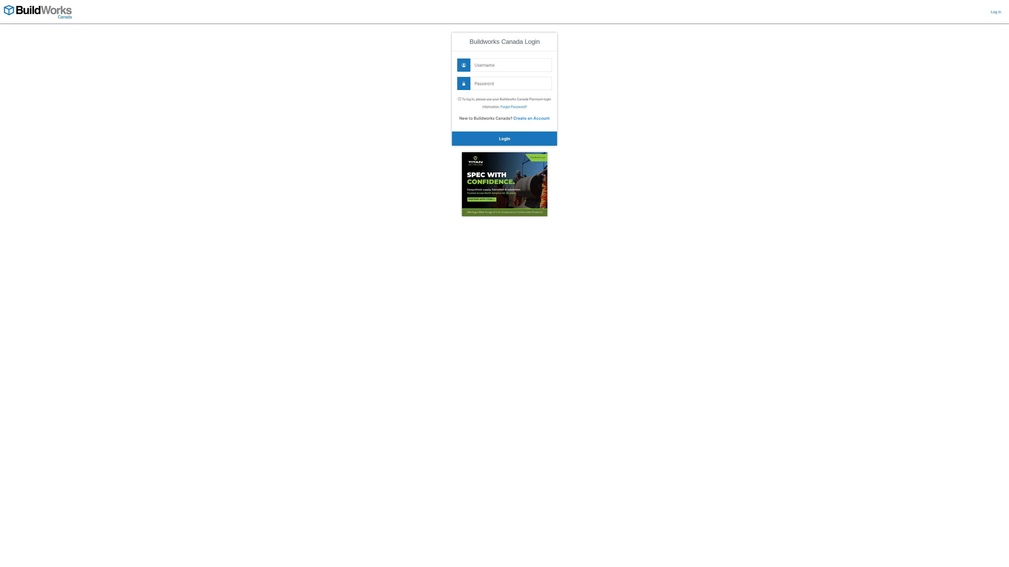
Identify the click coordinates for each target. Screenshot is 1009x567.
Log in (996, 12)
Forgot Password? (514, 107)
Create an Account (531, 118)
